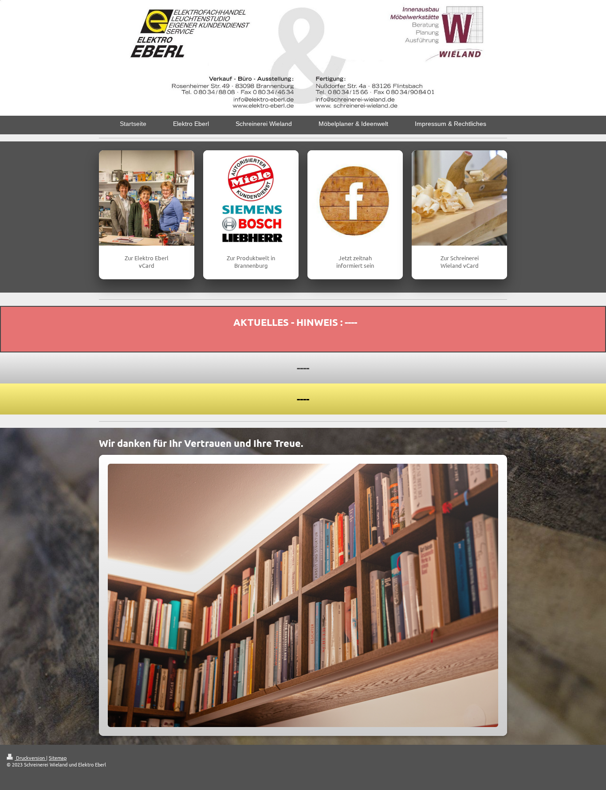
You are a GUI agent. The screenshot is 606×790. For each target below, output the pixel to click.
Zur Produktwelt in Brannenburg (251, 261)
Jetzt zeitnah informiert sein (355, 261)
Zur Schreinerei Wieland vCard (460, 261)
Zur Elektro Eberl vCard (147, 261)
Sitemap (58, 757)
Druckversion (30, 757)
